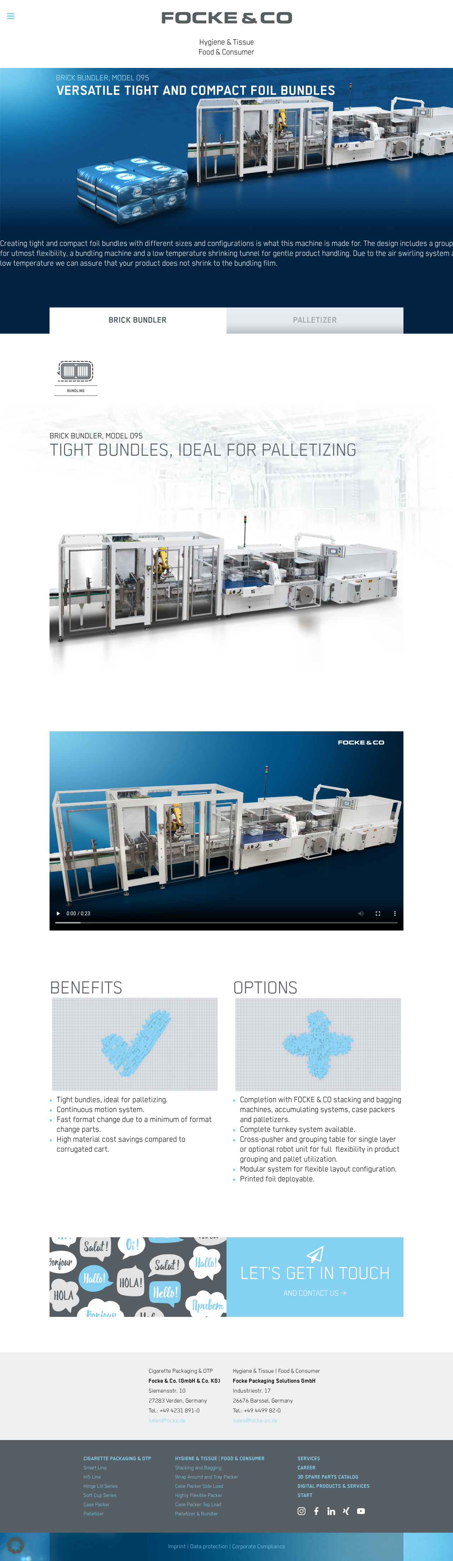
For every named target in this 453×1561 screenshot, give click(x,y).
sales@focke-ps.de (255, 1421)
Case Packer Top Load (198, 1505)
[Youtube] (361, 1512)
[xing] (346, 1512)
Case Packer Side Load (199, 1486)
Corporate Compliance (258, 1547)
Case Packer (97, 1505)
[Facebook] (316, 1512)
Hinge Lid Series (100, 1486)
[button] (15, 1545)
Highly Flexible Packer (198, 1495)
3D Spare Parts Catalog (328, 1477)
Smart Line (95, 1468)
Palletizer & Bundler (196, 1514)
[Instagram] (301, 1512)
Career (307, 1468)
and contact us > (314, 1293)
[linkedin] (331, 1512)
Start (305, 1495)
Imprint (177, 1547)
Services (309, 1459)
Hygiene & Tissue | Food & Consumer (220, 1459)
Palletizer (94, 1514)
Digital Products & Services (334, 1486)
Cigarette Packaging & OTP (117, 1459)
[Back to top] (437, 1545)
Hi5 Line (92, 1477)
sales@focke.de (167, 1421)
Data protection (209, 1547)
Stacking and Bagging (198, 1468)
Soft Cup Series (100, 1495)
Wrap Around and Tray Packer (206, 1477)
